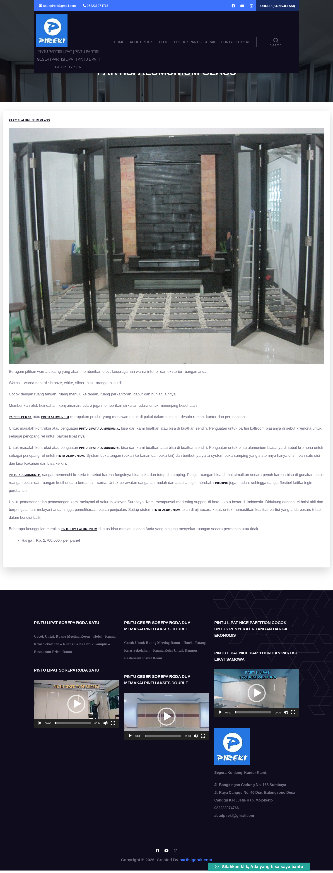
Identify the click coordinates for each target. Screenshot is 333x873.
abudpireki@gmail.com (59, 5)
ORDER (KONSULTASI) (277, 6)
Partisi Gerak (20, 417)
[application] (76, 704)
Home (119, 42)
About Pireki (142, 42)
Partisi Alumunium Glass (29, 120)
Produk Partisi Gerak (194, 42)
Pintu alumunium (166, 510)
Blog (164, 42)
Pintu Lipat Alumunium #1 (99, 448)
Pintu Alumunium (55, 417)
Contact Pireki (235, 42)
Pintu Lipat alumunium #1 (99, 428)
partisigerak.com (195, 860)
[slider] (73, 723)
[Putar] (40, 723)
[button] (76, 704)
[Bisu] (105, 723)
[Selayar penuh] (113, 723)
